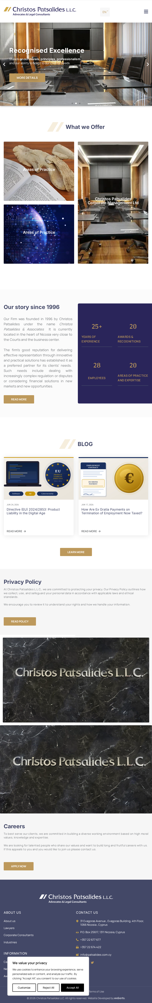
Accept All (73, 987)
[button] (4, 64)
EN (104, 12)
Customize (24, 987)
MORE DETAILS (27, 78)
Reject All (48, 987)
